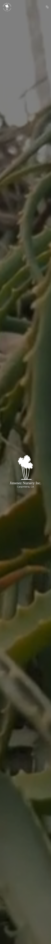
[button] (47, 7)
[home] (23, 7)
